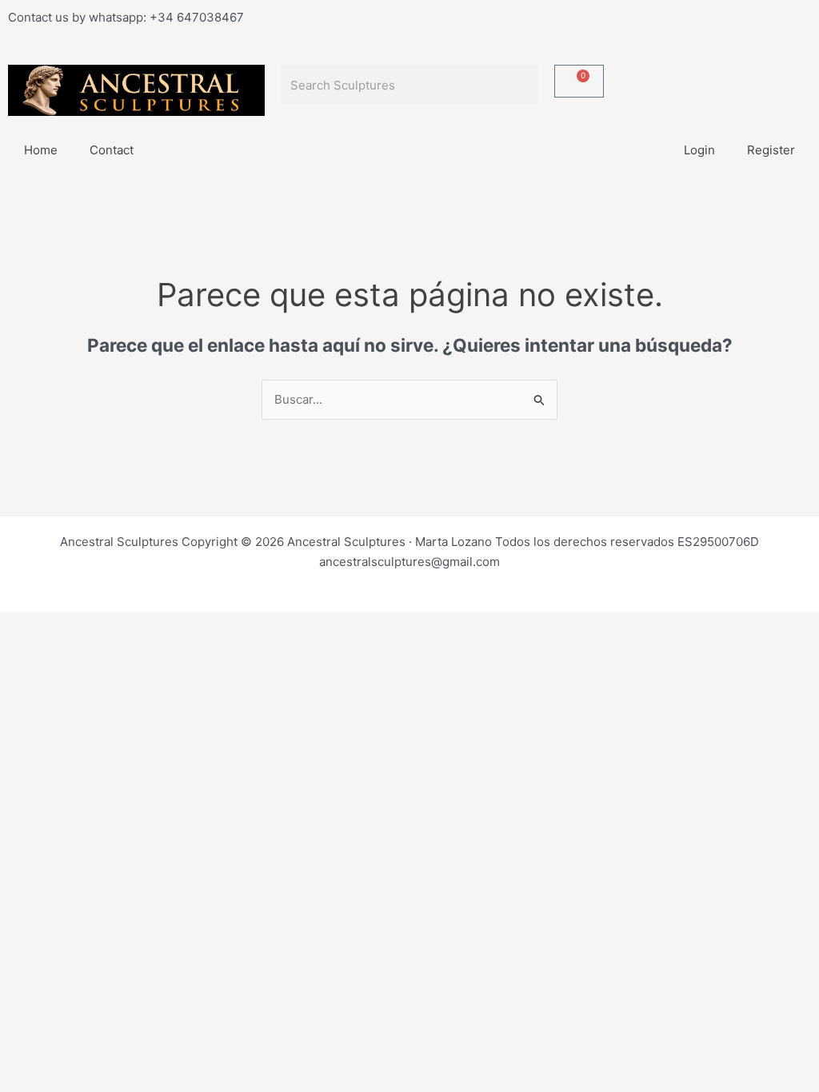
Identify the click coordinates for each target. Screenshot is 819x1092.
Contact (112, 149)
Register (771, 149)
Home (41, 149)
